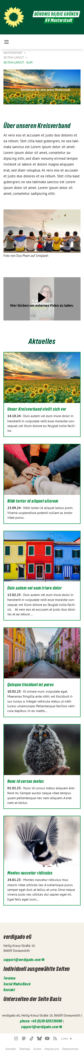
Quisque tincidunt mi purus (30, 684)
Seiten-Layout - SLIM (18, 62)
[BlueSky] (39, 1038)
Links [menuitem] (64, 1038)
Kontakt (11, 1049)
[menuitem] (11, 1049)
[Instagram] (16, 1038)
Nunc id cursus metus (25, 781)
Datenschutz (70, 1049)
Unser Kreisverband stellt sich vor (36, 409)
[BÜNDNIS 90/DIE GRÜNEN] (13, 17)
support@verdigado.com (22, 959)
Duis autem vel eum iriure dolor (34, 588)
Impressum (52, 1049)
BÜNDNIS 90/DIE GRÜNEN (56, 14)
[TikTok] (31, 1038)
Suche (37, 1049)
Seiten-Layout (14, 57)
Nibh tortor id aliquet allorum (32, 501)
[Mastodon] (23, 1038)
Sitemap (24, 1049)
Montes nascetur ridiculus (30, 873)
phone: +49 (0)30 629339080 (41, 1021)
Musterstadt (13, 53)
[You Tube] (47, 1038)
